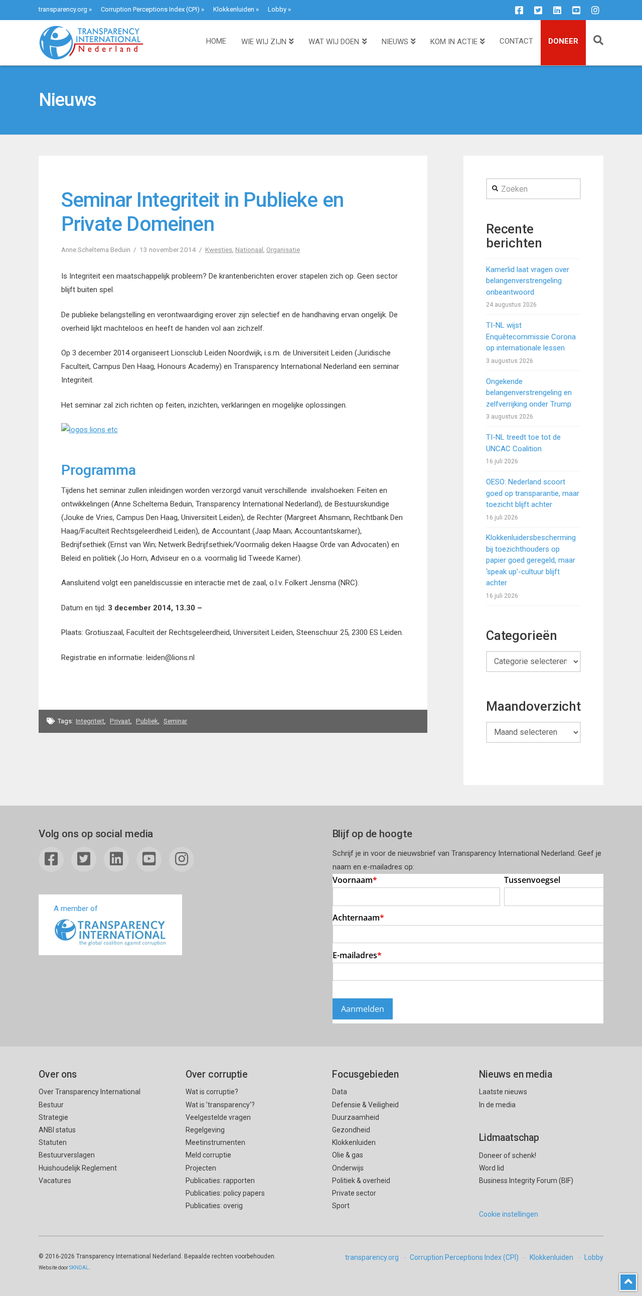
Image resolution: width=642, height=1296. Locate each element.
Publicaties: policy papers (225, 1193)
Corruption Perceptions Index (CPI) (150, 9)
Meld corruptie (208, 1155)
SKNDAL (79, 1267)
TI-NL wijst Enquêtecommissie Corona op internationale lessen (531, 336)
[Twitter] (538, 10)
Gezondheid (351, 1130)
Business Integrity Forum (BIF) (526, 1181)
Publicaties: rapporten (220, 1181)
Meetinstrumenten (215, 1142)
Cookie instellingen (508, 1214)
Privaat (120, 721)
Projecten (201, 1168)
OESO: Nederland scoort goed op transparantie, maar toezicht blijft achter (532, 493)
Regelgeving (205, 1130)
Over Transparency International (89, 1092)
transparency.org (63, 9)
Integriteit (90, 721)
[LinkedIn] (557, 10)
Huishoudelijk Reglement (78, 1168)
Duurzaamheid (355, 1117)
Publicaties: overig (214, 1206)
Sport (341, 1206)
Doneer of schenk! (507, 1155)
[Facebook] (519, 10)
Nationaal (249, 249)
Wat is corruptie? (212, 1092)
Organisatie (283, 249)
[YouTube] (576, 10)
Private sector (354, 1193)
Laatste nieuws (503, 1092)
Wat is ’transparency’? (220, 1105)
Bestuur (51, 1105)
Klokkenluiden (233, 9)
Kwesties (218, 249)
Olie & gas (347, 1155)
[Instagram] (595, 10)
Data (339, 1092)
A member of (76, 908)
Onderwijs (348, 1168)
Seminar (175, 721)
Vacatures (55, 1181)
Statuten (53, 1142)
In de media (497, 1105)
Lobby (277, 9)
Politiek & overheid (361, 1181)
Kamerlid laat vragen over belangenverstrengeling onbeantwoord (527, 281)
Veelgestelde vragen (218, 1117)
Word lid (491, 1168)
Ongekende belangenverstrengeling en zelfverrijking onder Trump (529, 393)
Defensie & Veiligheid (365, 1105)
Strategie (53, 1117)
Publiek (147, 721)
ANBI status (57, 1130)
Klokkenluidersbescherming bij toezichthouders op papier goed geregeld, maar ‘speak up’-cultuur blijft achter (531, 560)
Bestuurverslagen (67, 1155)
